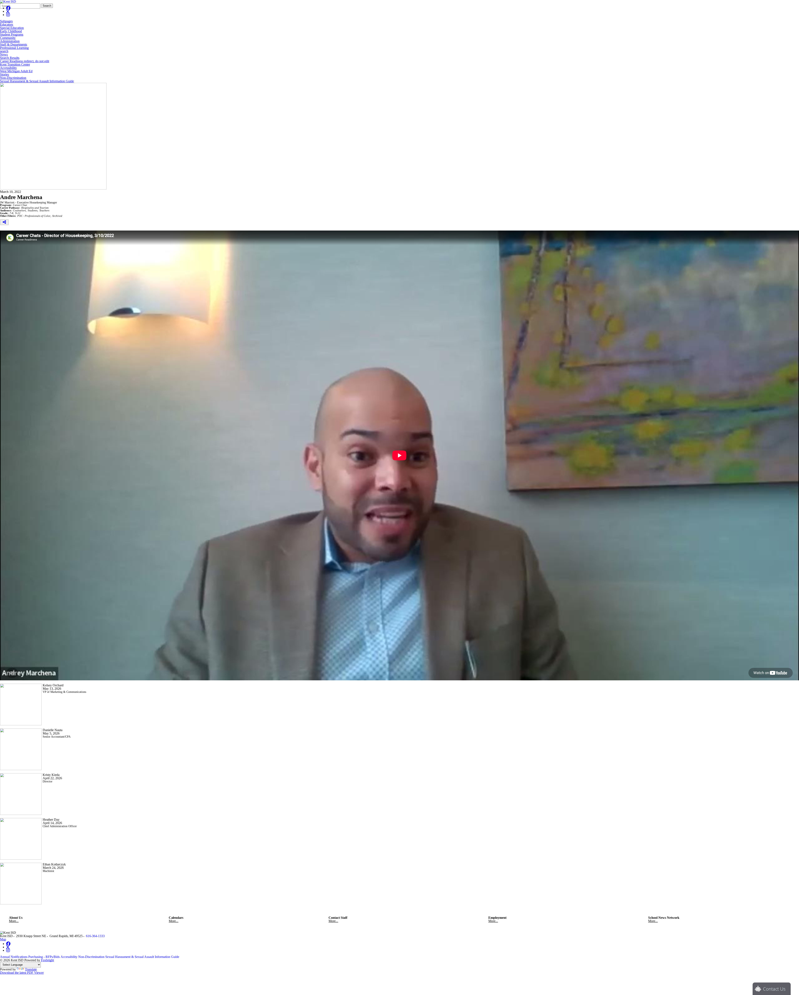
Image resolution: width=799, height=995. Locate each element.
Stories (4, 74)
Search (47, 5)
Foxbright (47, 960)
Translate (31, 969)
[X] (7, 11)
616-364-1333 (95, 936)
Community (8, 38)
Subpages (6, 21)
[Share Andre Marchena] (4, 222)
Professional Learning (14, 48)
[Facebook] (8, 8)
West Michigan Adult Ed (16, 71)
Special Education (12, 28)
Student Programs (11, 34)
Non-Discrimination (13, 78)
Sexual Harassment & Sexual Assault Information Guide (37, 81)
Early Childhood (11, 31)
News (4, 54)
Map (3, 939)
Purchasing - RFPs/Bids (44, 957)
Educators (6, 24)
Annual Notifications (13, 957)
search (4, 51)
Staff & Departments (13, 44)
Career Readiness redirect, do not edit (24, 61)
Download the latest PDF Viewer (22, 972)
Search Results (9, 58)
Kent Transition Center (15, 64)
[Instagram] (8, 14)
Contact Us (774, 988)
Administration (10, 41)
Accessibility (8, 68)
